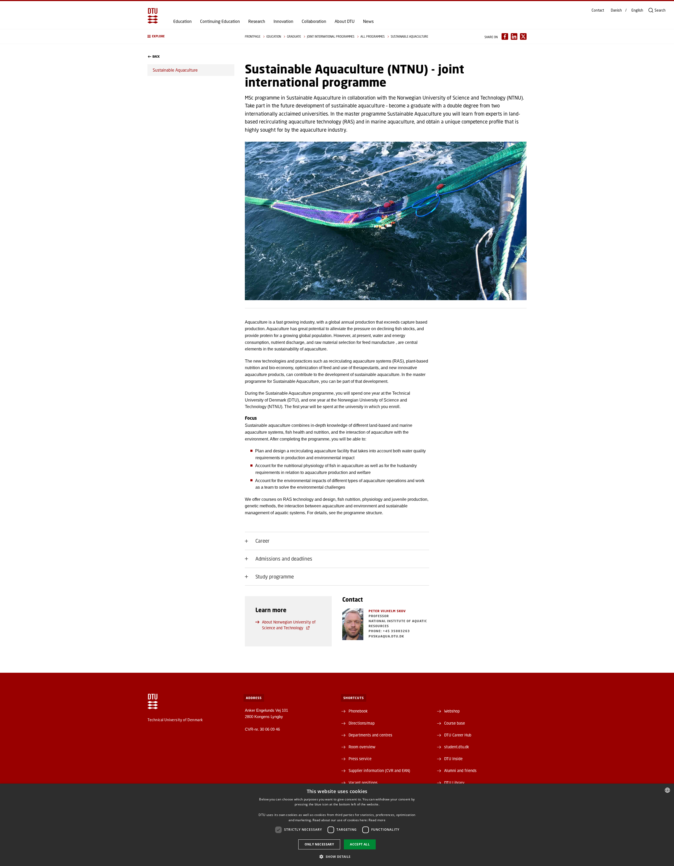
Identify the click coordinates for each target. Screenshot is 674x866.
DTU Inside (453, 758)
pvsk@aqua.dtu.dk (386, 636)
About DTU (345, 21)
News (368, 21)
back (156, 56)
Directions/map (362, 723)
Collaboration (314, 21)
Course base (454, 723)
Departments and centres (370, 735)
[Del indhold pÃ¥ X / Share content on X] (523, 36)
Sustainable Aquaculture (175, 69)
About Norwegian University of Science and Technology (289, 625)
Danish (616, 10)
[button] (190, 36)
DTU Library (454, 782)
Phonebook (358, 711)
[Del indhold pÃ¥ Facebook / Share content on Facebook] (505, 36)
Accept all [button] (360, 844)
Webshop (452, 711)
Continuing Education (220, 21)
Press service (360, 758)
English (637, 10)
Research (256, 21)
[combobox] (667, 790)
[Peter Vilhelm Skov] (352, 624)
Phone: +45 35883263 (389, 631)
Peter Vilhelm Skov (387, 611)
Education (182, 21)
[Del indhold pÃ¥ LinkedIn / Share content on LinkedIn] (514, 36)
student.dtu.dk (456, 746)
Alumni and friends (460, 770)
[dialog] (337, 825)
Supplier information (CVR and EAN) (379, 770)
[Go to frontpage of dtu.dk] (152, 16)
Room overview (362, 746)
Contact (598, 10)
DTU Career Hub (457, 735)
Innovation (283, 21)
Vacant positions (363, 782)
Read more (377, 820)
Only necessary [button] (319, 844)
